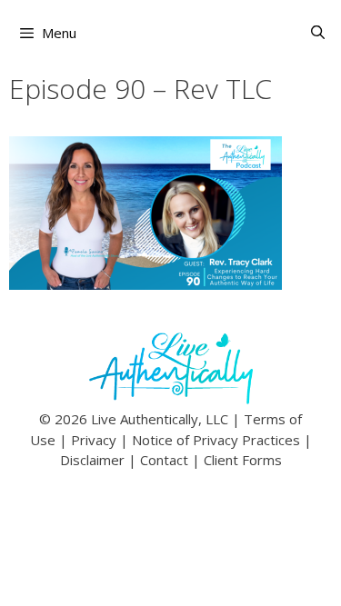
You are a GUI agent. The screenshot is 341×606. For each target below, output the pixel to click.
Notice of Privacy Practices (216, 440)
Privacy (93, 440)
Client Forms (243, 460)
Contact (164, 460)
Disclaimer (92, 460)
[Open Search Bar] (318, 32)
